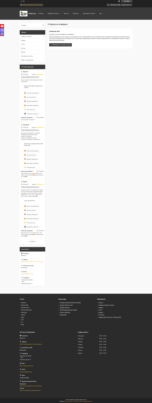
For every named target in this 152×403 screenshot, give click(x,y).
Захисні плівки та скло (66, 305)
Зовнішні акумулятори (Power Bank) (70, 302)
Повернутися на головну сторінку (61, 44)
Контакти (76, 13)
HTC (22, 319)
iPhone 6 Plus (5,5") (26, 310)
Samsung (24, 312)
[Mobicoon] (23, 13)
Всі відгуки (32, 241)
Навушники (63, 315)
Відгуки (23, 52)
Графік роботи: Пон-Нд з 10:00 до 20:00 (110, 317)
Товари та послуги (53, 13)
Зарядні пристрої (65, 307)
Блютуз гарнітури (65, 312)
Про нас (66, 13)
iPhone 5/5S (24, 305)
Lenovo (23, 315)
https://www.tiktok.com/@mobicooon (30, 390)
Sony (22, 317)
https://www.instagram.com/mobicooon (31, 386)
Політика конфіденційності (85, 401)
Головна (40, 13)
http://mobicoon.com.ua (26, 366)
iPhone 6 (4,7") (25, 307)
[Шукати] (43, 25)
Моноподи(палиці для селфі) (68, 310)
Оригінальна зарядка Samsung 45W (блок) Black (33, 144)
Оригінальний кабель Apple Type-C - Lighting (33, 86)
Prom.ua (84, 399)
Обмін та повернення (27, 60)
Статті (23, 44)
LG (22, 322)
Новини (23, 40)
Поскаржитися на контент (71, 401)
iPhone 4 (23, 302)
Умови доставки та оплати (106, 305)
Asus (22, 324)
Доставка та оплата (89, 13)
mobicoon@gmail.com (27, 273)
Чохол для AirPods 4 (29, 200)
